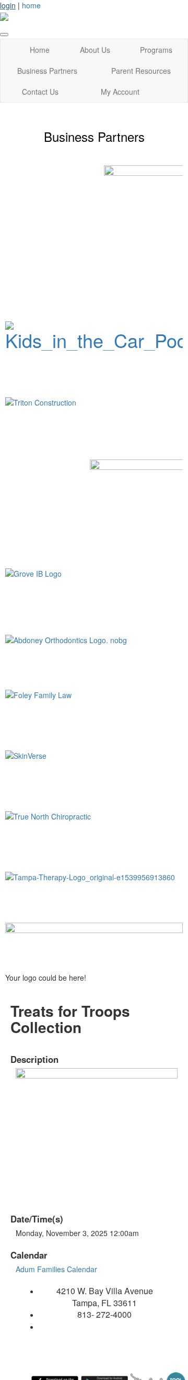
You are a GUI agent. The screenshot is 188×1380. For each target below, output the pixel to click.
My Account (120, 91)
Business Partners (47, 70)
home (31, 5)
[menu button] (4, 34)
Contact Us (40, 91)
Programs (156, 49)
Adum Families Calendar (56, 1269)
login (8, 5)
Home (40, 49)
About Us (95, 49)
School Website (104, 1326)
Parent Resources (141, 70)
